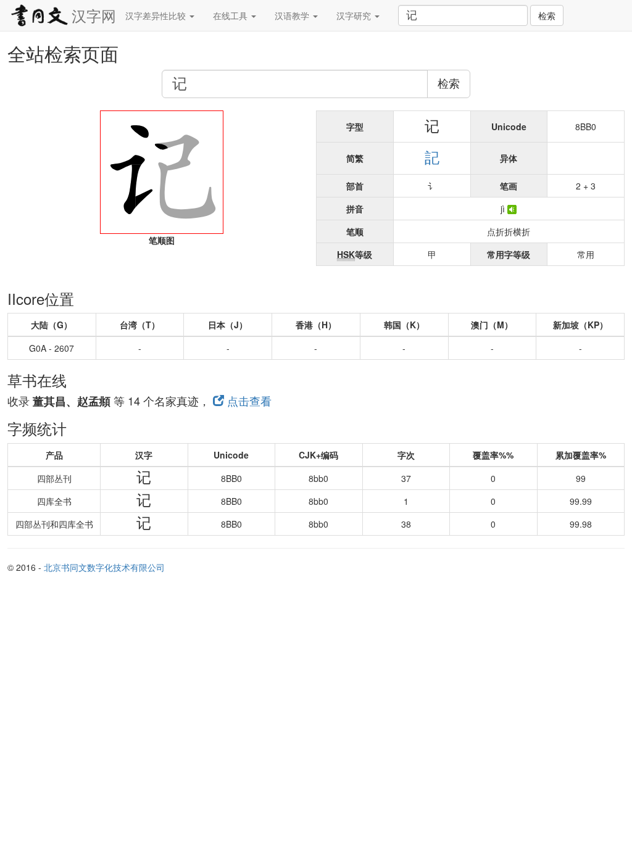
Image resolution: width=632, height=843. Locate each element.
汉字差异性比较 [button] (156, 15)
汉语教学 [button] (293, 15)
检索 (546, 15)
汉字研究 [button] (354, 15)
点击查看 (248, 400)
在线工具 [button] (231, 15)
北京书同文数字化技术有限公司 (104, 567)
